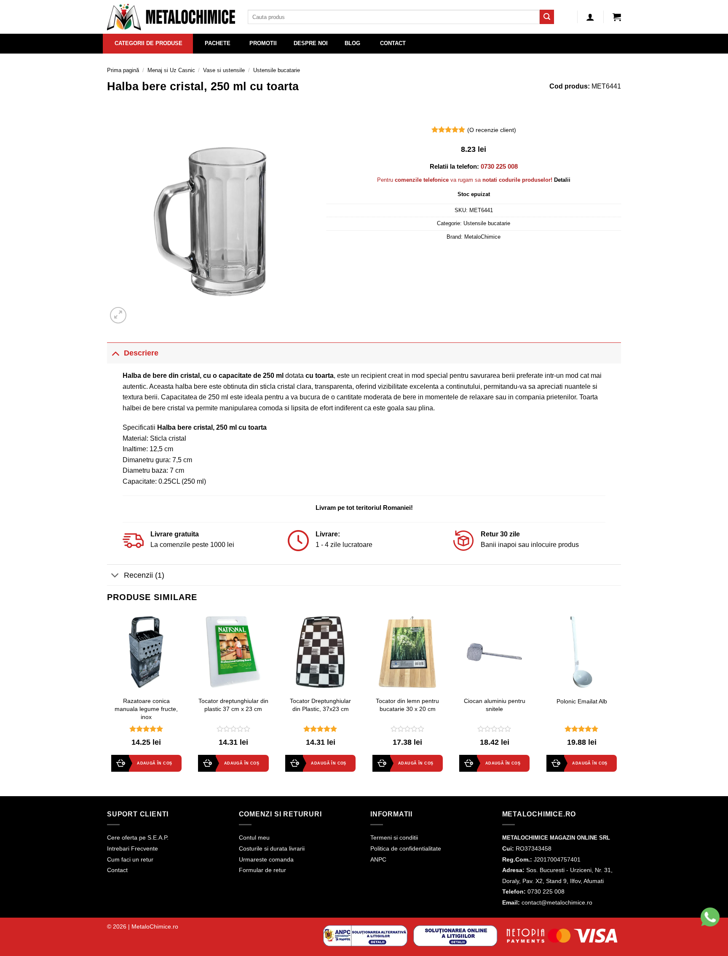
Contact (117, 870)
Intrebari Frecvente (132, 848)
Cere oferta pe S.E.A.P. (138, 837)
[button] (617, 17)
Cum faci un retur (130, 859)
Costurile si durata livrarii (272, 848)
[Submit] (547, 17)
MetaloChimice (482, 237)
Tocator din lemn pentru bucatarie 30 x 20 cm (407, 704)
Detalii (562, 180)
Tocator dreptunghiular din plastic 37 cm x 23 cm (233, 704)
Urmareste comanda (266, 859)
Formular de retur (262, 870)
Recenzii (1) (144, 575)
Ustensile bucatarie (276, 70)
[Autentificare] (590, 17)
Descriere (141, 353)
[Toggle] (115, 353)
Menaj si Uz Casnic (171, 70)
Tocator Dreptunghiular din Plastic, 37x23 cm (320, 704)
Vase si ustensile (224, 70)
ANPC (378, 859)
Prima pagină (123, 70)
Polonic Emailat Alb (582, 701)
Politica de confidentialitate (405, 848)
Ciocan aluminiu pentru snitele (494, 704)
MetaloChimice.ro (154, 926)
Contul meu (254, 837)
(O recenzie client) (491, 130)
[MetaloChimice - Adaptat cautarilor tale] (171, 17)
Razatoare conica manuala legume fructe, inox (146, 708)
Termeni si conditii (394, 837)
